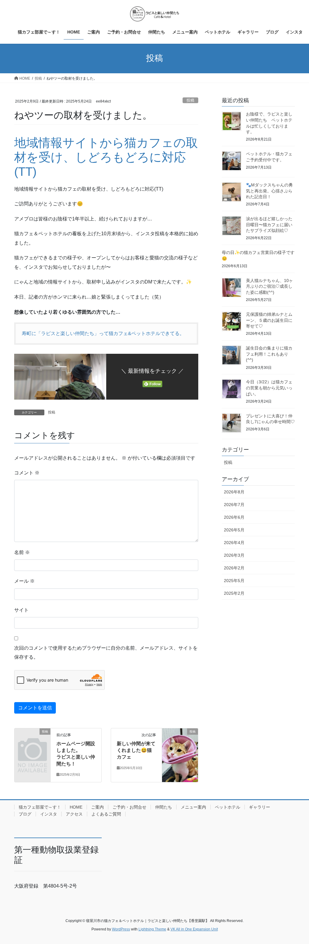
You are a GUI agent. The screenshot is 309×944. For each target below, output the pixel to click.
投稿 (190, 100)
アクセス (74, 814)
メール (24, 581)
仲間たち (163, 807)
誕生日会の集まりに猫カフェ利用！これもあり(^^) (269, 354)
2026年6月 (234, 517)
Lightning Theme (152, 929)
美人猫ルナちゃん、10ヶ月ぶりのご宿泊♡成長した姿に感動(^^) (269, 286)
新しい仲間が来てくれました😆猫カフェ (136, 750)
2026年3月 (234, 555)
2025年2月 (234, 593)
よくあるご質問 (106, 814)
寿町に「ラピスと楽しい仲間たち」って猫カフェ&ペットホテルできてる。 (103, 333)
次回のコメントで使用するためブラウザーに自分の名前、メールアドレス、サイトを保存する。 (106, 652)
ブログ (25, 814)
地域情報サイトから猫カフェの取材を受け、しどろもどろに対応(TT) (106, 157)
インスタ (48, 814)
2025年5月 (234, 580)
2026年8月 (234, 491)
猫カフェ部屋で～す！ (40, 807)
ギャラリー (259, 807)
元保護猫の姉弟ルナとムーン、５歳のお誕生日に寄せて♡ (269, 320)
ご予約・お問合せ (129, 807)
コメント (27, 472)
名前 (22, 552)
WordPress (121, 929)
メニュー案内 (193, 807)
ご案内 (97, 807)
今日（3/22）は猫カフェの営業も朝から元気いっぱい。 (269, 387)
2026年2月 (234, 567)
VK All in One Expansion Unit (194, 929)
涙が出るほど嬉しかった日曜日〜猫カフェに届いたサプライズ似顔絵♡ (269, 224)
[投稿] (32, 739)
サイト (21, 610)
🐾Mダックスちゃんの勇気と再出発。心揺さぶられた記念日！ (269, 190)
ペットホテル (227, 807)
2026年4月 (234, 542)
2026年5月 (234, 529)
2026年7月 (234, 504)
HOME (76, 807)
